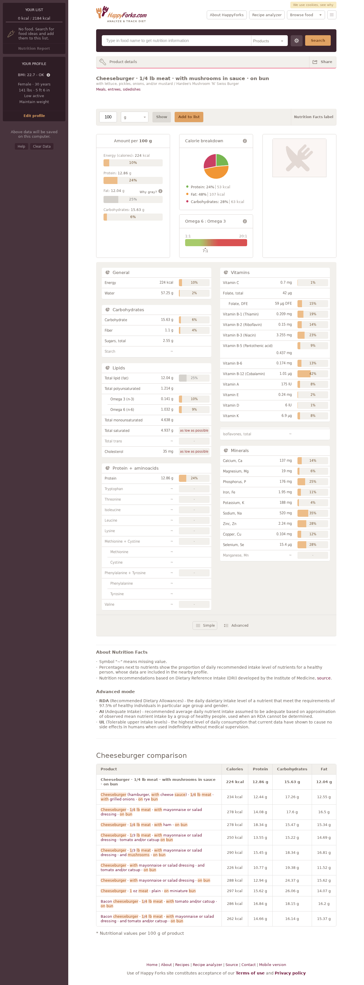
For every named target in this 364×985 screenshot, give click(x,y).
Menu (331, 14)
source (324, 678)
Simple (209, 626)
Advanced (240, 626)
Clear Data (42, 147)
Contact (248, 965)
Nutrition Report (34, 49)
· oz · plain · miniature (148, 891)
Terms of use (250, 973)
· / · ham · (144, 825)
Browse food (301, 15)
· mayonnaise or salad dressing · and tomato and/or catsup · (152, 867)
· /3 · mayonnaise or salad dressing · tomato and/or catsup (151, 837)
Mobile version (272, 965)
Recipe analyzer (267, 15)
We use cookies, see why (313, 5)
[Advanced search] (297, 40)
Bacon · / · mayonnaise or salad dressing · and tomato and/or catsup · (157, 918)
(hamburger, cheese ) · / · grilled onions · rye (157, 796)
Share (326, 62)
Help (21, 147)
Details (49, 75)
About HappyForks (227, 15)
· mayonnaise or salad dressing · (155, 880)
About (166, 965)
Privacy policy (290, 973)
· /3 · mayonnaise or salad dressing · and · (151, 852)
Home (152, 965)
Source (232, 965)
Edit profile (34, 116)
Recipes (182, 965)
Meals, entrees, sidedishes (118, 89)
